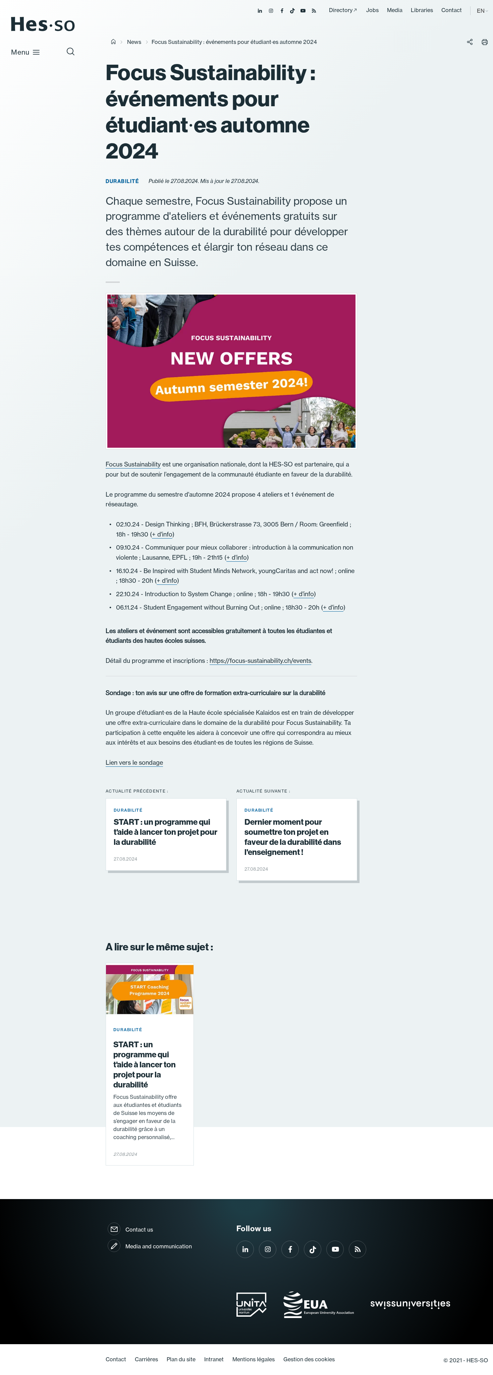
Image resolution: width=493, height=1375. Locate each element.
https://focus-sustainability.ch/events (260, 661)
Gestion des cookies (309, 1359)
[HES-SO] (43, 31)
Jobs (372, 10)
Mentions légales (253, 1359)
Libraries (422, 10)
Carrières (146, 1359)
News (134, 42)
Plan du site (181, 1359)
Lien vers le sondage (134, 762)
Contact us (139, 1229)
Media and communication (158, 1246)
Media (394, 10)
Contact (451, 10)
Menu (20, 52)
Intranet (214, 1359)
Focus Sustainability (133, 464)
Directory (340, 10)
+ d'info (162, 534)
